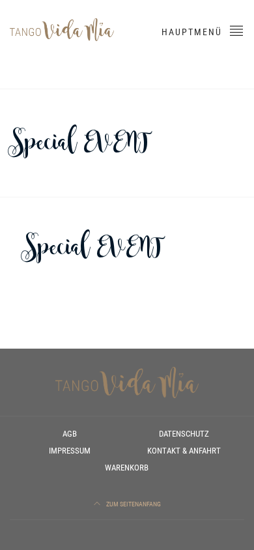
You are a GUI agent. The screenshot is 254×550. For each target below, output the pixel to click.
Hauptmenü (193, 32)
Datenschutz (184, 434)
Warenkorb (126, 467)
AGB (70, 434)
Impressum (70, 451)
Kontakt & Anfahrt (184, 451)
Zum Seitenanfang (133, 504)
